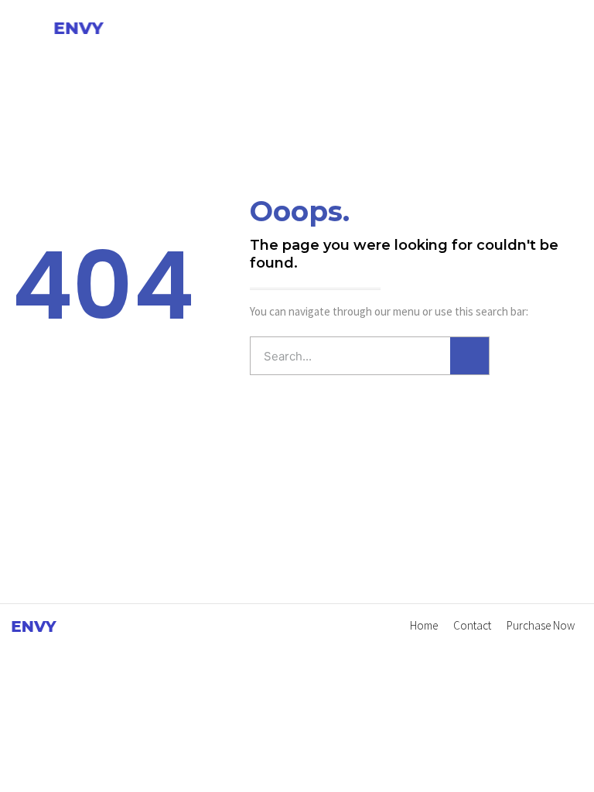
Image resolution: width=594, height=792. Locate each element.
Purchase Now (541, 625)
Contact (472, 625)
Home (424, 625)
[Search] (469, 355)
